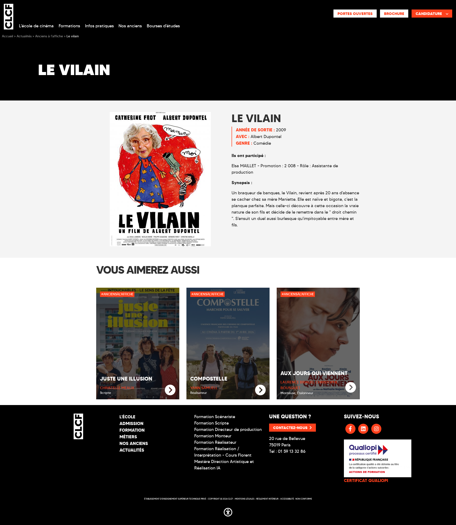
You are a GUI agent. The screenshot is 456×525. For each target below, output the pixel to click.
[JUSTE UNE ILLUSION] (170, 390)
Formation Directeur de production (228, 429)
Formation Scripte (211, 423)
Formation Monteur (212, 436)
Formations (69, 26)
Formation (132, 430)
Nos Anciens (133, 443)
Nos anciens (130, 26)
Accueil (7, 36)
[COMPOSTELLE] (260, 390)
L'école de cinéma (36, 26)
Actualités (131, 450)
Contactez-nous (290, 427)
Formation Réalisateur (215, 442)
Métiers (128, 436)
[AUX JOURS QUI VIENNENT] (350, 387)
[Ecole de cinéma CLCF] (8, 15)
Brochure (394, 13)
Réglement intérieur (267, 498)
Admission (131, 423)
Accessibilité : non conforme (296, 498)
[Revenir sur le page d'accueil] (78, 426)
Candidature (429, 13)
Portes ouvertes (355, 13)
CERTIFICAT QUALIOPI (366, 480)
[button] (228, 511)
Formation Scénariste (214, 416)
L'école (127, 417)
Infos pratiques (99, 26)
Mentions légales (244, 498)
